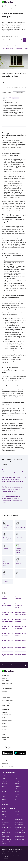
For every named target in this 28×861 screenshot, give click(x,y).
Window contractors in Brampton (20, 641)
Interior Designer (5, 822)
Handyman (17, 816)
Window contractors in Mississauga (20, 648)
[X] (9, 747)
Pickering (4, 799)
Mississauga (4, 781)
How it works (5, 680)
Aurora (16, 801)
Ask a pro (4, 691)
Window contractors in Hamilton (7, 634)
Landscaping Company (20, 827)
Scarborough (18, 786)
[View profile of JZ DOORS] (14, 111)
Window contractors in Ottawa (7, 627)
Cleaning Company (6, 827)
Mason (3, 819)
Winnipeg (17, 781)
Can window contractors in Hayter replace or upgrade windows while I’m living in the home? (12, 500)
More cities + (5, 804)
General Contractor (19, 822)
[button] (19, 92)
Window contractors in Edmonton (7, 641)
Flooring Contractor (6, 839)
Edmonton (17, 778)
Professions (5, 726)
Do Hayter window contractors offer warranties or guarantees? (12, 471)
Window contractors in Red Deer (20, 597)
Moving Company (19, 819)
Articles (4, 739)
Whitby (3, 801)
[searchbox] (14, 40)
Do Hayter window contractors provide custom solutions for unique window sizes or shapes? (12, 479)
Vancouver (4, 783)
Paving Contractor (6, 830)
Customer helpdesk (7, 688)
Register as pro (6, 697)
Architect (17, 814)
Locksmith (4, 816)
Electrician (17, 811)
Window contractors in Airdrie (7, 597)
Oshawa (4, 788)
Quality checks (6, 686)
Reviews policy (6, 703)
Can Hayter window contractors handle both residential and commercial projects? (12, 489)
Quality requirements (7, 700)
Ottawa (3, 778)
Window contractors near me (20, 655)
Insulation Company (19, 839)
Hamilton (17, 783)
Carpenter (4, 814)
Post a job (4, 678)
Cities (3, 734)
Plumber (4, 811)
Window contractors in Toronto (7, 648)
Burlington (17, 794)
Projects (4, 731)
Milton (16, 799)
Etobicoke (4, 791)
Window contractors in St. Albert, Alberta (7, 620)
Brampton (4, 786)
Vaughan (17, 791)
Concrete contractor (19, 836)
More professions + (19, 841)
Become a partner (6, 720)
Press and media (6, 714)
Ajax (16, 796)
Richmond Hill (5, 794)
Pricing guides (5, 737)
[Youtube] (6, 747)
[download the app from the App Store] (7, 753)
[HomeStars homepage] (9, 2)
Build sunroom (19, 48)
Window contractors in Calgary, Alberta (7, 655)
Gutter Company (5, 836)
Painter (3, 824)
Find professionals (7, 683)
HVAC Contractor (19, 824)
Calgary (16, 775)
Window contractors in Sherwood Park (7, 604)
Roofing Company (19, 830)
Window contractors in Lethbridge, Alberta (20, 605)
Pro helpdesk (5, 705)
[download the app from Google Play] (20, 753)
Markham (17, 788)
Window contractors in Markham (20, 620)
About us (4, 712)
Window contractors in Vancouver (20, 627)
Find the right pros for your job (10, 36)
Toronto (3, 775)
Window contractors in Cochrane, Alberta (20, 613)
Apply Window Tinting (8, 48)
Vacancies (4, 717)
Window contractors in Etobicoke (20, 634)
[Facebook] (3, 747)
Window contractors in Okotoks (7, 613)
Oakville (3, 796)
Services (4, 729)
